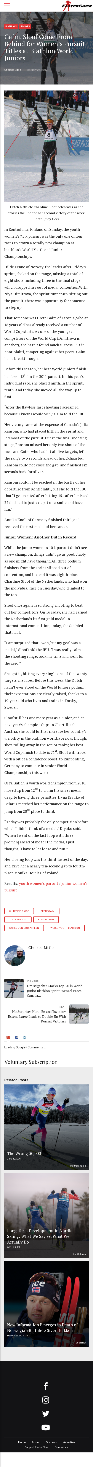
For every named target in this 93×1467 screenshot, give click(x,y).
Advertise (69, 1442)
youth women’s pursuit (38, 883)
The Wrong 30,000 (24, 1153)
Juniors (25, 26)
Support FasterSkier (37, 1447)
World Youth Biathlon (65, 928)
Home (22, 1442)
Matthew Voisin (78, 1166)
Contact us (61, 1447)
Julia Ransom (18, 919)
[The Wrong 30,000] (46, 1127)
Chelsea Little (12, 69)
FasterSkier (80, 1343)
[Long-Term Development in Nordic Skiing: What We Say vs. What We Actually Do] (46, 1215)
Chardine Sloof (19, 911)
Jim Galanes (79, 1254)
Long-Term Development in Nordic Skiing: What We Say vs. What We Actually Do (39, 1236)
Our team (51, 1442)
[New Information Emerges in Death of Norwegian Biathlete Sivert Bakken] (46, 1304)
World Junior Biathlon (24, 928)
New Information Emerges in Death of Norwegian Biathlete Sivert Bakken (42, 1327)
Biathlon (11, 26)
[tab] (9, 1038)
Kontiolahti (46, 919)
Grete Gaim (47, 911)
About (36, 1442)
